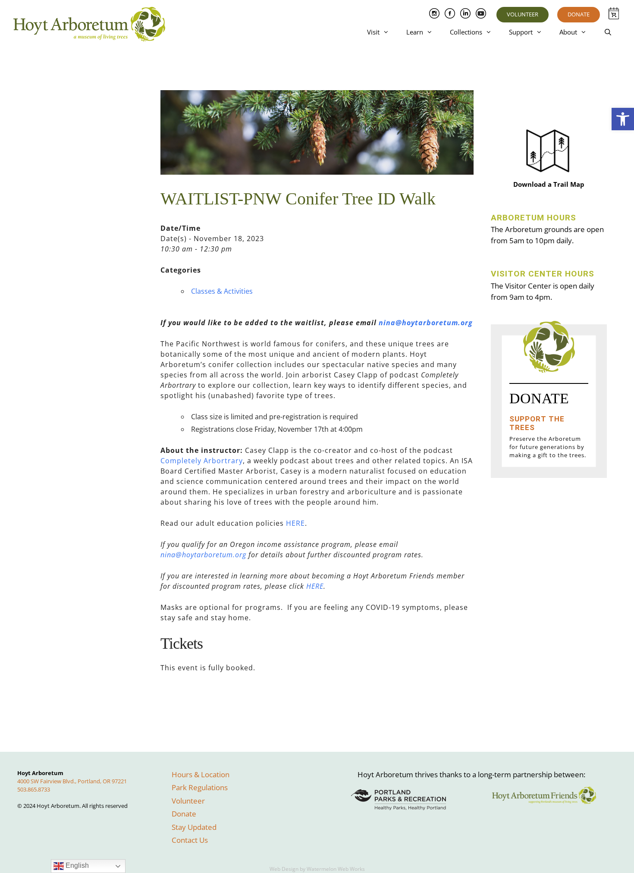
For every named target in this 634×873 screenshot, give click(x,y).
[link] (623, 119)
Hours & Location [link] (200, 774)
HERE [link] (295, 523)
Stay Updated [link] (194, 827)
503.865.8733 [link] (33, 789)
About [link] (568, 32)
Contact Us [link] (190, 840)
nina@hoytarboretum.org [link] (426, 322)
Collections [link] (466, 32)
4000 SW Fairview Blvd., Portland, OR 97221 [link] (72, 781)
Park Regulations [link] (200, 787)
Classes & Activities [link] (222, 291)
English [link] (76, 865)
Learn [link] (414, 32)
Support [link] (521, 32)
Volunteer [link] (522, 14)
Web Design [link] (284, 869)
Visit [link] (373, 32)
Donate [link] (579, 14)
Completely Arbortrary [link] (201, 460)
